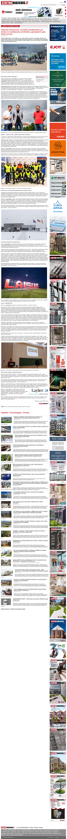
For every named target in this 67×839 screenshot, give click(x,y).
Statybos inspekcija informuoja (46, 19)
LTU (2, 392)
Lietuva (41, 396)
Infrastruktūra (13, 19)
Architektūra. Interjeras (6, 19)
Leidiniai (11, 22)
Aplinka (18, 19)
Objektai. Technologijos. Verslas (14, 18)
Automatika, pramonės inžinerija (8, 21)
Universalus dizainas (36, 21)
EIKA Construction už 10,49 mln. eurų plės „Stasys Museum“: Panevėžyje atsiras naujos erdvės (28, 465)
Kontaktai (41, 827)
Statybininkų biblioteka (18, 22)
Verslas (6, 406)
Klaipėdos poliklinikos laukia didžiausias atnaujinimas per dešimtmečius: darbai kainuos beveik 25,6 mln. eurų (28, 417)
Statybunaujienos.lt (5, 608)
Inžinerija (20, 406)
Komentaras (35, 18)
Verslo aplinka (10, 406)
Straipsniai (39, 81)
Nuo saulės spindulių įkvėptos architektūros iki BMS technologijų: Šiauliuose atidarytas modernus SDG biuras (30, 551)
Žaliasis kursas (25, 21)
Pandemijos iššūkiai (56, 21)
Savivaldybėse (55, 19)
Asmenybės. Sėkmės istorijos (46, 21)
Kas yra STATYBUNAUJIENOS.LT (22, 827)
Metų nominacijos (18, 21)
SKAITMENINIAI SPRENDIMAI (26, 18)
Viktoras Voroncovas (26, 406)
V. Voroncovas (4, 86)
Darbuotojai (16, 406)
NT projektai (37, 19)
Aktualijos (5, 18)
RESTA (30, 21)
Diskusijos (3, 22)
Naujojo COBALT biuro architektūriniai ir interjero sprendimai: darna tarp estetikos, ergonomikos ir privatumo (30, 560)
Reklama (61, 2)
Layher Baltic (4, 80)
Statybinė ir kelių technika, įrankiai (27, 19)
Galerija (7, 22)
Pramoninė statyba (55, 18)
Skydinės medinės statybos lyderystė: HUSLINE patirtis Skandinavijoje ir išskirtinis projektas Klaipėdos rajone (28, 455)
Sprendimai (40, 18)
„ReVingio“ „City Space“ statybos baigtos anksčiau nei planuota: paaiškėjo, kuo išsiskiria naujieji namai (29, 531)
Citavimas (36, 827)
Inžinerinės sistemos (47, 18)
